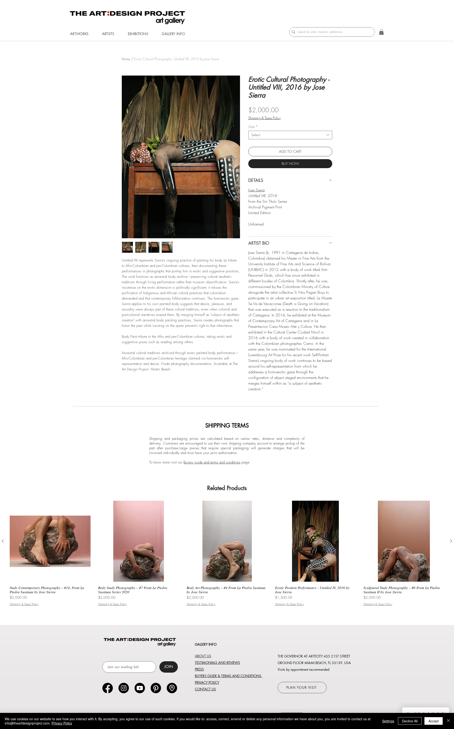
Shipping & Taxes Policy (264, 118)
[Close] (448, 721)
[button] (79, 33)
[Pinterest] (156, 688)
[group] (227, 553)
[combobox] (290, 135)
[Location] (172, 688)
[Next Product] (451, 541)
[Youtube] (140, 688)
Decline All (410, 721)
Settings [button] (388, 721)
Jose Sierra (256, 190)
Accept (433, 721)
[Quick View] (50, 541)
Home (126, 59)
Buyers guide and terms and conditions (211, 462)
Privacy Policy (62, 723)
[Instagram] (123, 688)
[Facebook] (107, 688)
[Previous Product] (3, 541)
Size (253, 127)
